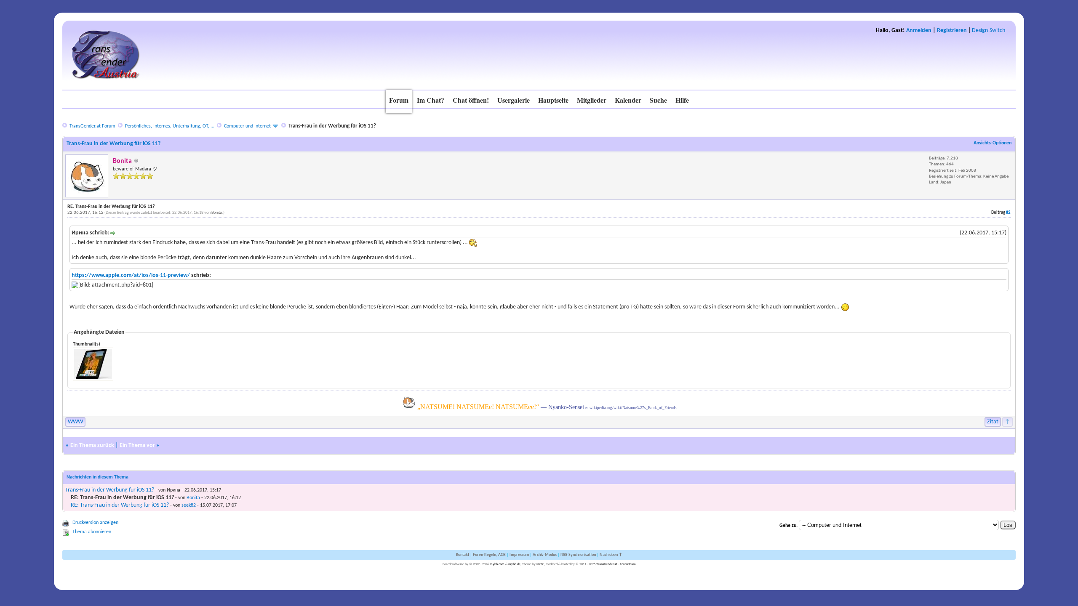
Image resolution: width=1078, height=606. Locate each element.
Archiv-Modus (545, 555)
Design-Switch (988, 30)
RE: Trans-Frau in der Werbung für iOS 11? (120, 505)
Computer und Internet (247, 126)
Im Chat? (430, 100)
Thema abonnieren (91, 531)
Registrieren (952, 30)
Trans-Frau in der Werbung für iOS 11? (109, 490)
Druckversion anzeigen (95, 522)
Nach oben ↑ (611, 555)
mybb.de (514, 564)
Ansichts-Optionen (992, 143)
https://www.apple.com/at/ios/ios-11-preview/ (131, 275)
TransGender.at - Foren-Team (616, 564)
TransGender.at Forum (92, 126)
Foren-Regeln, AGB (489, 555)
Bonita (216, 212)
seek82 (188, 505)
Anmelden (918, 30)
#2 (1008, 212)
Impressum (519, 555)
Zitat (992, 422)
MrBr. (540, 564)
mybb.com (497, 564)
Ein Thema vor (137, 445)
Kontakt (462, 555)
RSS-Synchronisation (578, 555)
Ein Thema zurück (92, 445)
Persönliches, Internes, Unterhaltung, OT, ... (169, 126)
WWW (75, 422)
